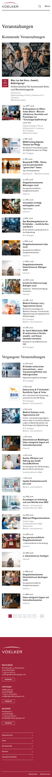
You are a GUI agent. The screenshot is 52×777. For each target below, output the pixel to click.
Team (4, 741)
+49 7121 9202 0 (9, 672)
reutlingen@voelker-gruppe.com (14, 675)
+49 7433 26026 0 (9, 716)
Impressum (33, 774)
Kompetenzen (7, 735)
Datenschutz (45, 774)
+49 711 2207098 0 (10, 694)
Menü (47, 6)
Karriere (5, 752)
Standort (8, 679)
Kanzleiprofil (7, 746)
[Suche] (39, 6)
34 (42, 616)
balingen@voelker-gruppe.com (13, 718)
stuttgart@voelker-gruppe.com (13, 696)
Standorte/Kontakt (9, 757)
